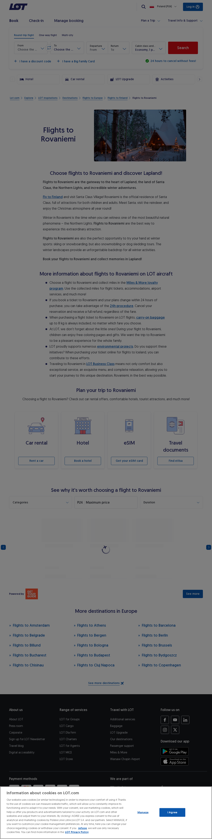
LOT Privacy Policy (77, 832)
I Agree (172, 812)
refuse (82, 828)
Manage (143, 812)
